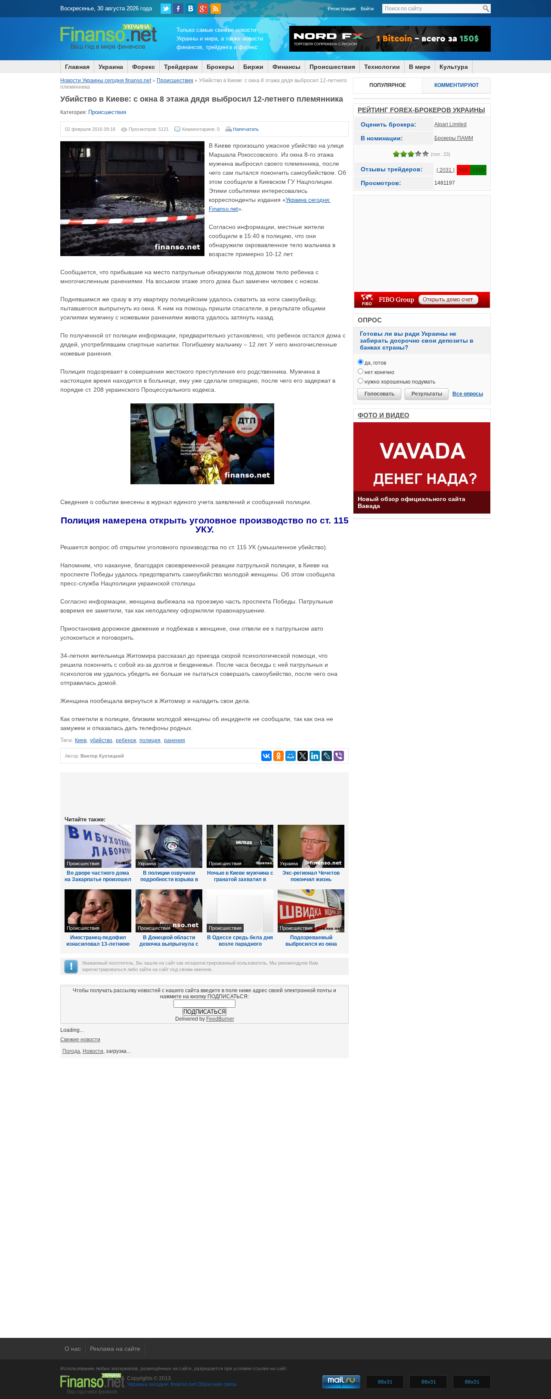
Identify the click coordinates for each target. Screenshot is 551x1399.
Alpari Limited (450, 124)
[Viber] (339, 756)
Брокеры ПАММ (453, 138)
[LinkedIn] (315, 756)
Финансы (286, 66)
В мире (419, 66)
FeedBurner (220, 1019)
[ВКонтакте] (191, 8)
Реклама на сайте (115, 1348)
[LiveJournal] (327, 756)
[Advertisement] (204, 793)
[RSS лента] (215, 8)
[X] (302, 756)
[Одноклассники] (278, 756)
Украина (111, 66)
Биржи (253, 66)
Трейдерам (181, 66)
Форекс (143, 66)
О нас (73, 1348)
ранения (174, 740)
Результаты (427, 394)
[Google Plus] (203, 8)
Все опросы (467, 394)
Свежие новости (80, 1040)
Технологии (382, 66)
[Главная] (108, 49)
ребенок (126, 740)
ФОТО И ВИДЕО (383, 415)
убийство (101, 740)
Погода (71, 1051)
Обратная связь (217, 1384)
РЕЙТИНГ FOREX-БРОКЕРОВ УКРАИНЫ (421, 110)
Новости (93, 1051)
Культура (454, 66)
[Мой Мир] (290, 756)
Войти (367, 8)
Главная (77, 66)
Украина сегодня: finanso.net (161, 1384)
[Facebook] (178, 8)
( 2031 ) (445, 170)
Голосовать (379, 394)
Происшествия (332, 66)
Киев (81, 740)
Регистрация (342, 8)
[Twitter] (166, 8)
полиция (150, 740)
